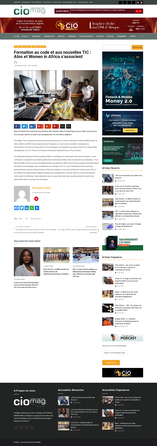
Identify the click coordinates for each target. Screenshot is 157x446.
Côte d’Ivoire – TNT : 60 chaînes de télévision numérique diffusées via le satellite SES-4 (128, 307)
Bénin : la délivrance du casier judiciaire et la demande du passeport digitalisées (126, 294)
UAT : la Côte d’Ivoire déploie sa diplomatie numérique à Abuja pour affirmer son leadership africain (128, 213)
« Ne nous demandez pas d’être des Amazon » (128, 177)
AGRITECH (61, 36)
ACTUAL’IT (25, 36)
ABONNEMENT (121, 36)
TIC (26, 218)
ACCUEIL (17, 36)
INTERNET (36, 46)
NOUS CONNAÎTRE (36, 2)
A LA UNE (18, 46)
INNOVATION (36, 36)
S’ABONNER (17, 2)
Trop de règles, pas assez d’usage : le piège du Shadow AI (128, 225)
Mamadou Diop (22, 65)
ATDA (91, 2)
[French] (141, 2)
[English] (138, 2)
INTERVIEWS (72, 36)
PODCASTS (99, 36)
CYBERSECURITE (49, 36)
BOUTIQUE (110, 36)
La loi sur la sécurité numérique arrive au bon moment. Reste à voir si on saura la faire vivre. (26, 285)
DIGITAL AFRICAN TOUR (69, 2)
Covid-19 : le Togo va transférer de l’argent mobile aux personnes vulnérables (128, 281)
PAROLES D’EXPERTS (86, 36)
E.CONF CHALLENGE (82, 2)
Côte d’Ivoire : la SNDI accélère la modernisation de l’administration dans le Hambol (56, 271)
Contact (133, 36)
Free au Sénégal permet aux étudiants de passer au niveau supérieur (98, 9)
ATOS (20, 218)
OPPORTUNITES (47, 2)
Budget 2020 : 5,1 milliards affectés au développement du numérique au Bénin (127, 321)
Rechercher (137, 47)
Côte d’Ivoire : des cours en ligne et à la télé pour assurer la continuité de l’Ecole (127, 267)
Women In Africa (36, 218)
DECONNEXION (26, 2)
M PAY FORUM (57, 2)
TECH (43, 46)
